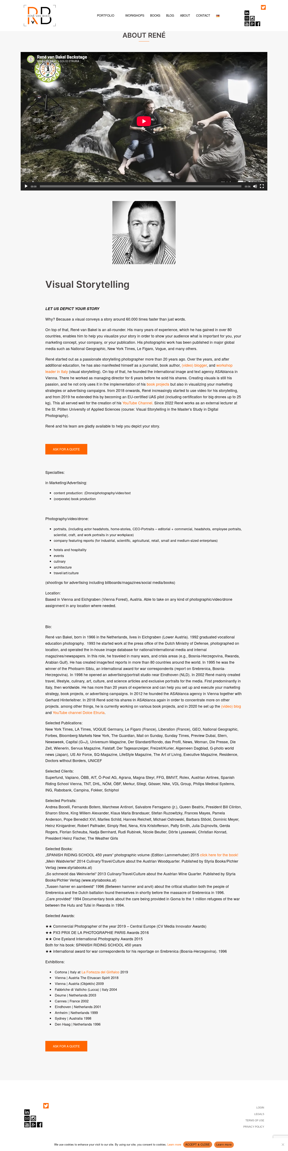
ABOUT (185, 15)
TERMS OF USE (254, 1120)
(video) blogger (194, 365)
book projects (158, 384)
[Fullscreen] (262, 186)
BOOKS (155, 15)
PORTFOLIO (105, 15)
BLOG (170, 15)
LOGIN (260, 1107)
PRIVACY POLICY (253, 1126)
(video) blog (231, 706)
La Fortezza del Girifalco (100, 971)
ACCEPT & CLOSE (197, 1144)
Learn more (174, 1144)
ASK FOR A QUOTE (66, 449)
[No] (283, 1144)
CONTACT (203, 15)
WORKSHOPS (134, 15)
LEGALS (259, 1114)
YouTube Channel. (137, 402)
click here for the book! (219, 854)
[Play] (26, 186)
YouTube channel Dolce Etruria (79, 712)
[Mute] (255, 186)
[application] (144, 121)
